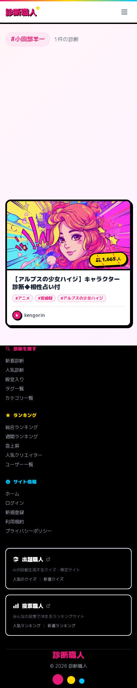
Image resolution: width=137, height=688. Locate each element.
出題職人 (32, 559)
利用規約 (14, 521)
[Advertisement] (68, 123)
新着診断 (14, 360)
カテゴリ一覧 (19, 398)
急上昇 (12, 446)
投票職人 (32, 606)
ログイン (14, 503)
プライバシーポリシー (28, 531)
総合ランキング (21, 427)
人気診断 (14, 370)
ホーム (12, 493)
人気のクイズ (25, 579)
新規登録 (14, 512)
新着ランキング (61, 625)
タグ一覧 (14, 388)
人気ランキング (27, 625)
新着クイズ (54, 579)
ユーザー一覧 (19, 464)
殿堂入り (14, 379)
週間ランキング (21, 436)
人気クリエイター (24, 455)
